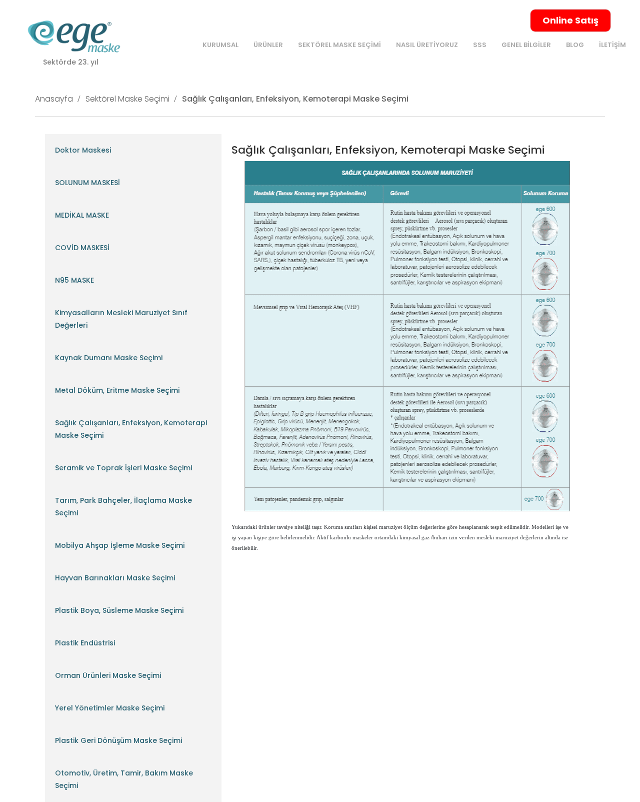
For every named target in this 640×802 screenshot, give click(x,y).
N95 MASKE (74, 280)
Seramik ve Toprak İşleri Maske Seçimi (123, 468)
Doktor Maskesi (83, 150)
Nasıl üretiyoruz (427, 45)
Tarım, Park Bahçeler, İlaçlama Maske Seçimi (123, 506)
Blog (575, 45)
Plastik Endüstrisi (85, 643)
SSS (479, 45)
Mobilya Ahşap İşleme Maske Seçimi (119, 545)
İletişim (612, 45)
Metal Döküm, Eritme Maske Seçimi (117, 390)
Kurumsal (220, 45)
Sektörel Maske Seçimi (339, 45)
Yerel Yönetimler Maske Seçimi (109, 708)
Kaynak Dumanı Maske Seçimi (108, 358)
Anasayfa (54, 99)
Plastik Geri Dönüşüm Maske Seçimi (118, 740)
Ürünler (268, 45)
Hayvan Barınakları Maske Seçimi (115, 578)
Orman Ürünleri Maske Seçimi (108, 675)
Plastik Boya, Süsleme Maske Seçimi (119, 610)
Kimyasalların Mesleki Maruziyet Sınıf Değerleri (121, 319)
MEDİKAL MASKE (82, 215)
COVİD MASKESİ (82, 248)
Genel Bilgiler (526, 45)
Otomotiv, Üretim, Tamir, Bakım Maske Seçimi (124, 779)
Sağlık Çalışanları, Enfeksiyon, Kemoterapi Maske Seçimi (295, 99)
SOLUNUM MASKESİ (87, 183)
